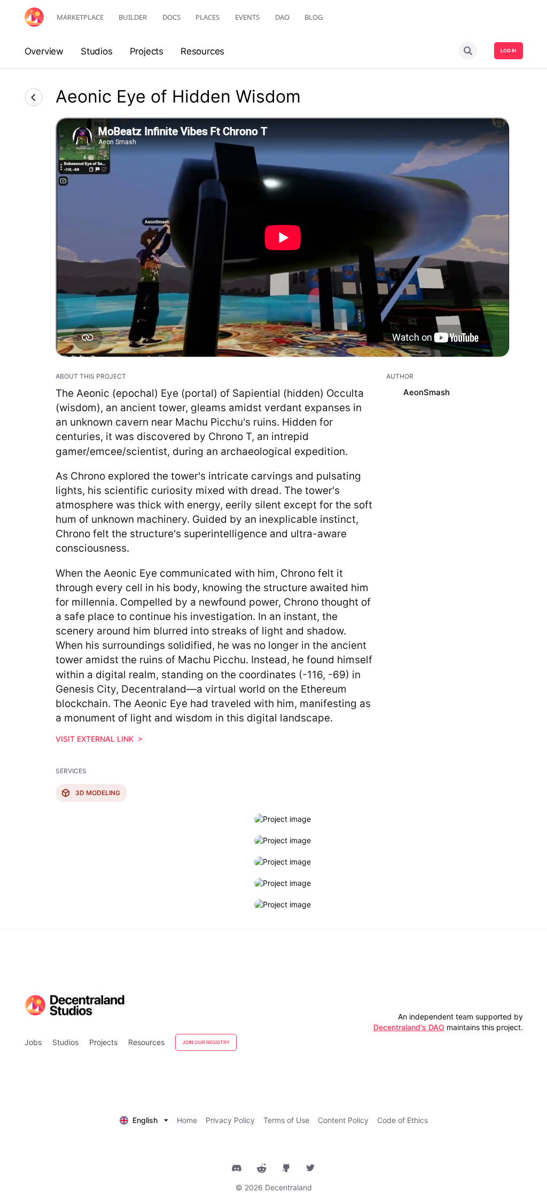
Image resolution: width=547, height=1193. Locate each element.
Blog (313, 17)
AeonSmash (426, 392)
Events (247, 17)
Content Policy (343, 1120)
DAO (282, 17)
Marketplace (80, 17)
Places (208, 17)
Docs (171, 17)
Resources (146, 1042)
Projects (103, 1042)
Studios (65, 1042)
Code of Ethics (402, 1120)
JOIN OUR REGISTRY (206, 1042)
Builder (133, 17)
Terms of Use (286, 1120)
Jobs (33, 1042)
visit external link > (99, 738)
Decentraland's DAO (408, 1027)
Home (187, 1120)
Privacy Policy (230, 1120)
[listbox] (144, 1119)
